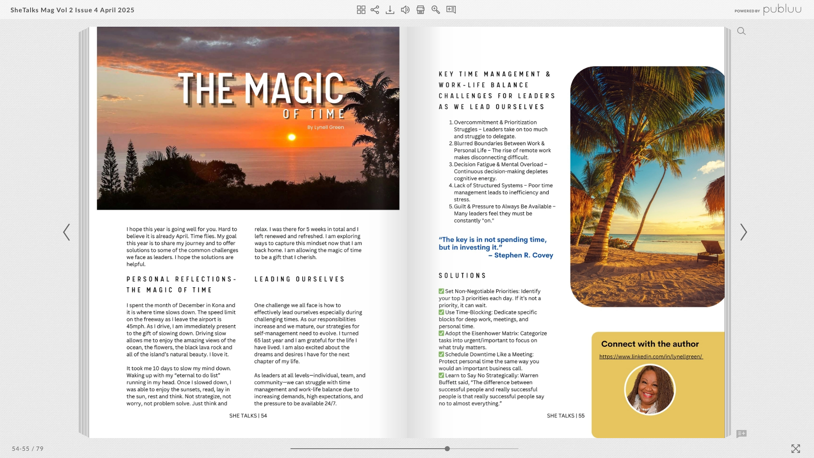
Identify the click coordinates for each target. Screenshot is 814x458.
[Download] (390, 10)
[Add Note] (741, 434)
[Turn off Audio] (405, 10)
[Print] (421, 10)
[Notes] (451, 10)
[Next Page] (742, 232)
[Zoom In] (436, 10)
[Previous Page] (67, 232)
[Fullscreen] (796, 449)
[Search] (741, 31)
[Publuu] (761, 9)
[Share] (375, 10)
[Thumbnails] (361, 10)
